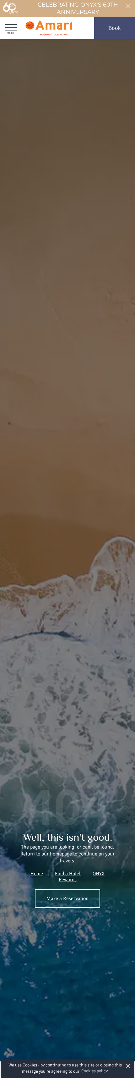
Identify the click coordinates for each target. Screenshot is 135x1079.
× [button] (128, 1065)
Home (36, 874)
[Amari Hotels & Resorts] (48, 28)
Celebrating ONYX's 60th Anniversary (78, 8)
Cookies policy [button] (94, 1071)
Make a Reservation (67, 898)
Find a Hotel (68, 874)
